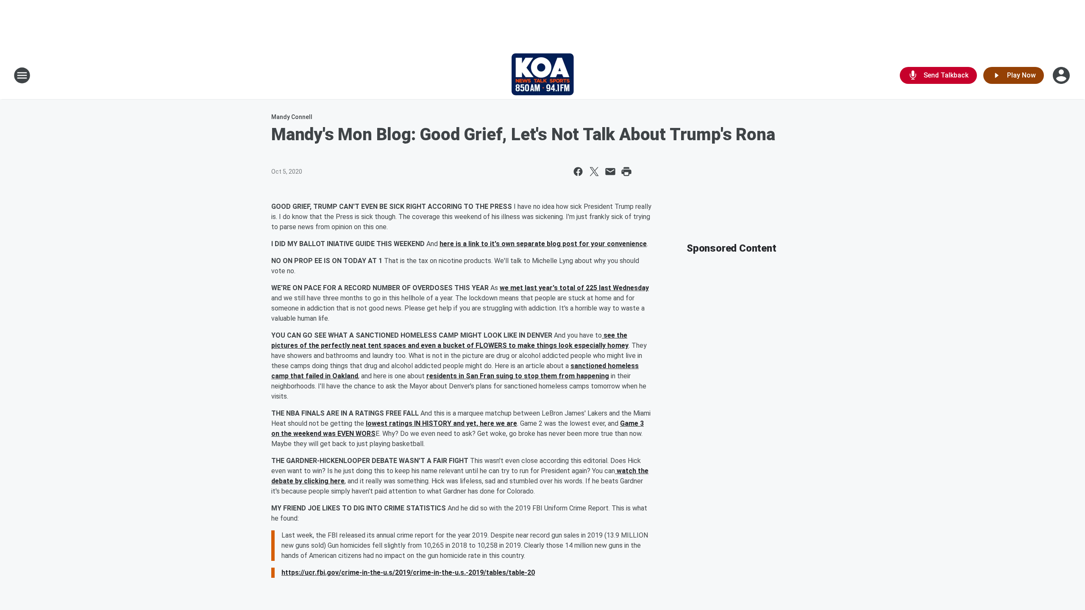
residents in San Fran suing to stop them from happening (517, 376)
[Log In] (1062, 75)
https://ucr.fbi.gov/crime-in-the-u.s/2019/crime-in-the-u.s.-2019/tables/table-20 (408, 572)
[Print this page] (626, 171)
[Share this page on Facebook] (578, 171)
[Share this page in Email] (610, 171)
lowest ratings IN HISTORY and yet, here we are (441, 423)
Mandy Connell (291, 117)
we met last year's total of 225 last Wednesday (574, 288)
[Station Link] (543, 75)
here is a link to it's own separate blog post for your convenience (543, 244)
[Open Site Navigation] (22, 75)
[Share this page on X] (594, 171)
